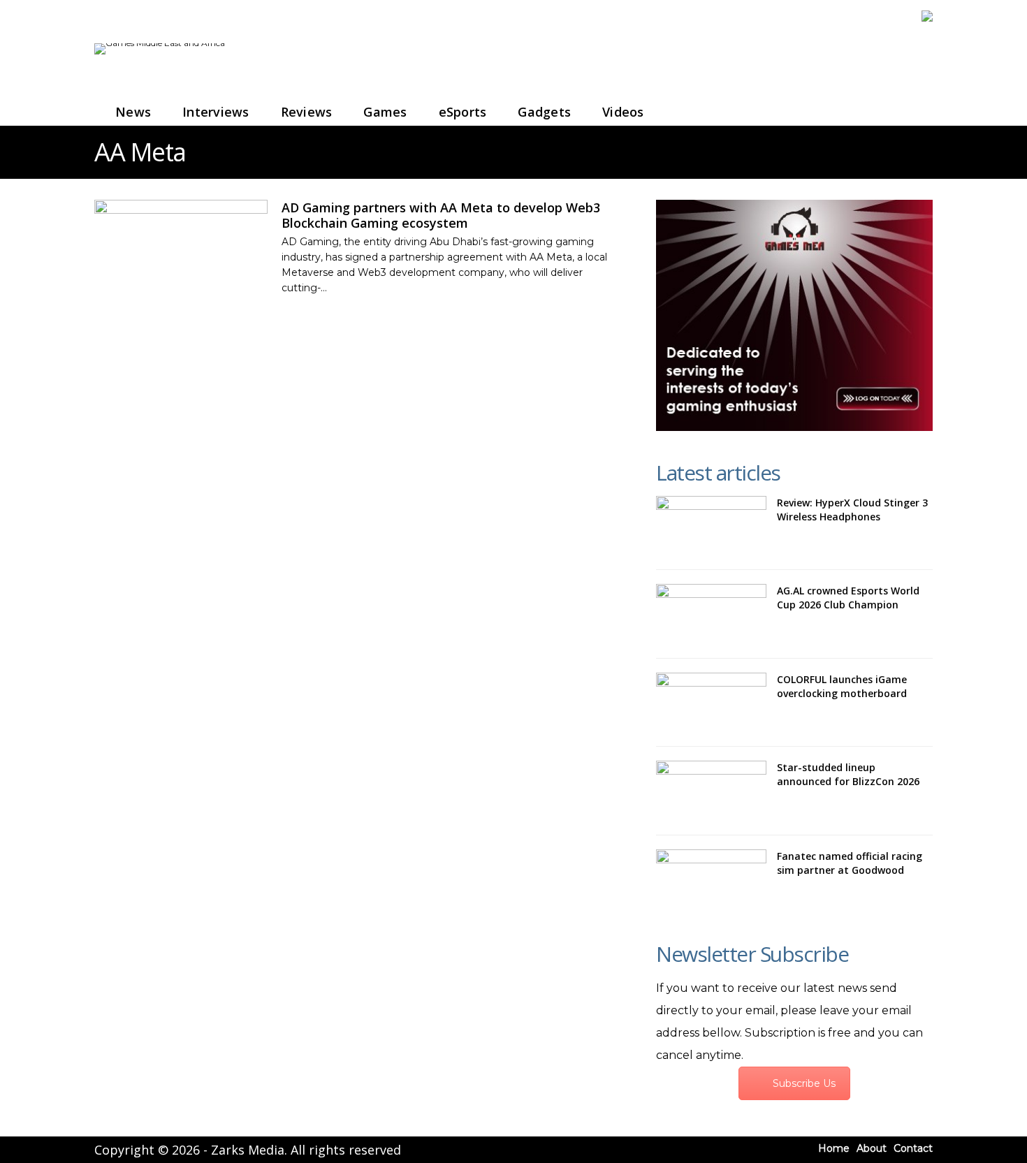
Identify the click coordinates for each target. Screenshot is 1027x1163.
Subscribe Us (804, 1083)
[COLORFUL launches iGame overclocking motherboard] (711, 703)
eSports (463, 111)
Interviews (215, 111)
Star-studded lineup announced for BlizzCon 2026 (848, 774)
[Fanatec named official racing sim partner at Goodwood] (711, 879)
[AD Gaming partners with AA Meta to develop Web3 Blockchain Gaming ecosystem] (181, 247)
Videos (623, 111)
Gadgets (544, 111)
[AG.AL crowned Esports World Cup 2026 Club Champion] (711, 614)
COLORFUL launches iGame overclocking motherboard (842, 686)
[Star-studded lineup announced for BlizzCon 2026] (711, 791)
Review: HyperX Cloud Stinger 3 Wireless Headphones (852, 509)
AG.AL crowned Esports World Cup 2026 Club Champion (848, 597)
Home (834, 1148)
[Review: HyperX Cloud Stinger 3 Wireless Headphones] (711, 526)
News (133, 111)
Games (385, 111)
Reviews (307, 111)
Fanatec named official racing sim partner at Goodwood (849, 863)
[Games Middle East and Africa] (159, 43)
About (872, 1148)
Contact (913, 1148)
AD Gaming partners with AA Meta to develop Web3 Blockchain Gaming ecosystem (441, 215)
